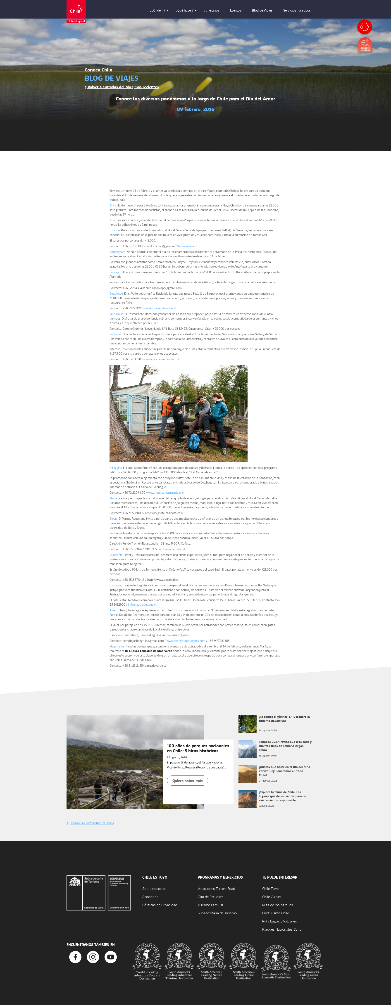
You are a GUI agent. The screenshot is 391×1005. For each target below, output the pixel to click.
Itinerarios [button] (211, 10)
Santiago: (116, 334)
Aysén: (114, 610)
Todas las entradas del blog (92, 822)
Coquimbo (116, 293)
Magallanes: (117, 646)
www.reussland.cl (176, 549)
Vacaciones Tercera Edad (216, 888)
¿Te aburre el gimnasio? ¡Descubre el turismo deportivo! (284, 719)
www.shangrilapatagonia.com (186, 640)
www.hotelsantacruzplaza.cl (165, 492)
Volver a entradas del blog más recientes (123, 86)
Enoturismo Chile (275, 912)
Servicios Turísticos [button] (297, 10)
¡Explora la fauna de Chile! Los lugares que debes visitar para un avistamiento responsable (282, 796)
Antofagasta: (118, 252)
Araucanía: (116, 555)
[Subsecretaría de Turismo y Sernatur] (99, 892)
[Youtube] (111, 956)
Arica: (113, 205)
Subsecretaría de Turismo (217, 912)
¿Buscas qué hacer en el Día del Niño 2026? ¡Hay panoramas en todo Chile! (284, 771)
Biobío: (114, 518)
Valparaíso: (117, 314)
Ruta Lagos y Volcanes (279, 921)
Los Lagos (116, 585)
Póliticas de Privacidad (159, 904)
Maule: (114, 498)
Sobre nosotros (154, 888)
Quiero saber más (187, 780)
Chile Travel (270, 888)
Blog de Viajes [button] (262, 10)
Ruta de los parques (277, 904)
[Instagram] (93, 956)
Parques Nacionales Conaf (282, 929)
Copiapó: (115, 272)
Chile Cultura (271, 896)
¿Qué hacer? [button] (184, 10)
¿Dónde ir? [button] (157, 10)
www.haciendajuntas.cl (161, 308)
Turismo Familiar (210, 904)
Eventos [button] (235, 10)
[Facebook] (75, 956)
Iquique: (115, 230)
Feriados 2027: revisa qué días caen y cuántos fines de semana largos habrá (285, 746)
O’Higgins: (116, 467)
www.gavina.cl (187, 246)
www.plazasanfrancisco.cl (162, 359)
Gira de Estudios (210, 896)
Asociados (150, 896)
